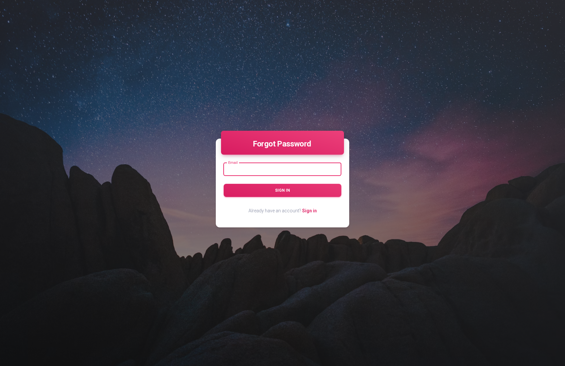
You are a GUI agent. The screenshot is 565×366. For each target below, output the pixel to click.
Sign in (282, 190)
